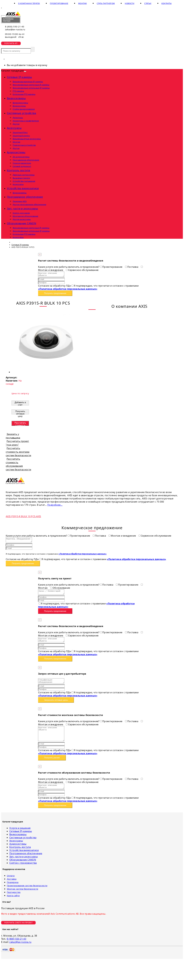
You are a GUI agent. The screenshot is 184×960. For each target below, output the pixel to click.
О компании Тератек (29, 3)
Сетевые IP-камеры (19, 77)
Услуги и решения (19, 828)
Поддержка (13, 882)
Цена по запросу (20, 393)
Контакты (166, 3)
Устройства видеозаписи (23, 188)
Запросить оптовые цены (56, 700)
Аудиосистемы (16, 152)
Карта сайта (13, 895)
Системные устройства (21, 113)
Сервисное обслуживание (83, 270)
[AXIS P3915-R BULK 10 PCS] (46, 372)
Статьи (147, 3)
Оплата (11, 875)
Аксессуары (14, 128)
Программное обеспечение (25, 197)
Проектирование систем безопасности (27, 885)
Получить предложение (55, 293)
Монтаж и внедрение (124, 535)
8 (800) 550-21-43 (14, 26)
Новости (129, 3)
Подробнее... (55, 504)
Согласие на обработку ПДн (54, 285)
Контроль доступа (18, 170)
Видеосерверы (16, 98)
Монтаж (82, 3)
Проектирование (59, 3)
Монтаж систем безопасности (22, 889)
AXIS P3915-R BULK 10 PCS (21, 516)
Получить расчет (52, 757)
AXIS (38, 516)
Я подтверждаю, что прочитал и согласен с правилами (88, 287)
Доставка (11, 879)
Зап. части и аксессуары (22, 208)
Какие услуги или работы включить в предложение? (68, 266)
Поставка (133, 266)
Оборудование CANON (21, 223)
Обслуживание (61, 587)
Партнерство (13, 892)
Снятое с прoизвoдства (23, 862)
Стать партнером (106, 3)
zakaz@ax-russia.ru (15, 29)
